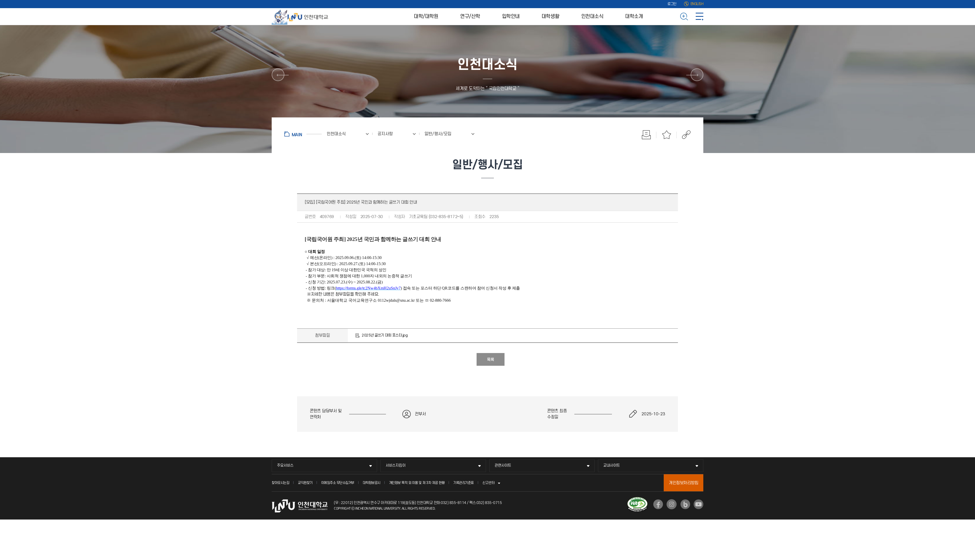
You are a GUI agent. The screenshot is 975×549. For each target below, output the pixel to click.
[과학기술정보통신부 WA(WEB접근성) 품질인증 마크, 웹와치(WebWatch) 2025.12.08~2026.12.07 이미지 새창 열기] (637, 500)
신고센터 (488, 483)
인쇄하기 (646, 134)
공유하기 (684, 134)
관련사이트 (503, 465)
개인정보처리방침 (683, 483)
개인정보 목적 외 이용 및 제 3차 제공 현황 (417, 483)
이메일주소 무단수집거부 (337, 483)
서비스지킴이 (395, 465)
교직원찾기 (305, 483)
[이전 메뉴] (278, 74)
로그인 (672, 4)
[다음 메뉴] (697, 74)
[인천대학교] (301, 16)
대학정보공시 (371, 483)
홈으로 (303, 133)
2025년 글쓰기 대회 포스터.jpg (385, 335)
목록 (490, 359)
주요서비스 (285, 465)
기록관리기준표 (463, 483)
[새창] (658, 504)
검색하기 (684, 16)
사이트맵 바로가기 (699, 16)
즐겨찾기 (666, 134)
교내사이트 (611, 465)
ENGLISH (697, 4)
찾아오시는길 (280, 483)
